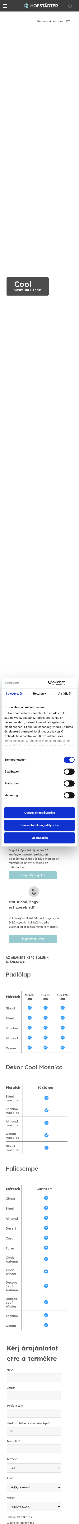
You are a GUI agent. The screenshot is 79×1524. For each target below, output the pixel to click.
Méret (11, 1497)
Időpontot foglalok (32, 875)
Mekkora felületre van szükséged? (29, 1423)
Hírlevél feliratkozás (19, 1517)
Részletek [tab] (39, 693)
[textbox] (34, 909)
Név (10, 1370)
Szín (10, 1478)
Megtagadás (39, 837)
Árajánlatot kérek (32, 939)
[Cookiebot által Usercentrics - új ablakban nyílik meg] (49, 682)
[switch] (69, 772)
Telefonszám (15, 1405)
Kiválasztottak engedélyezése (39, 825)
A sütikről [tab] (64, 693)
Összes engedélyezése (39, 812)
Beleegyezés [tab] (14, 693)
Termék (12, 1459)
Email (11, 1388)
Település (13, 1441)
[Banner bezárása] (73, 683)
